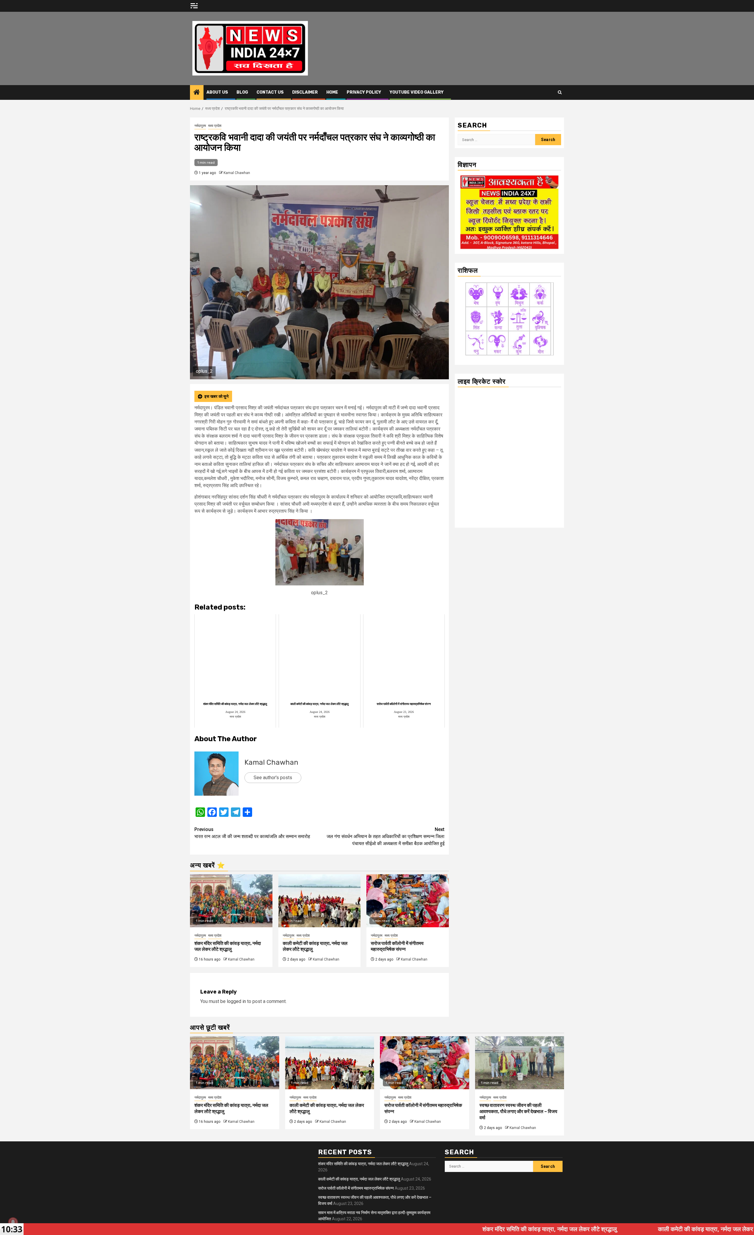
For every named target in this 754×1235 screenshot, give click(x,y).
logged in (236, 1001)
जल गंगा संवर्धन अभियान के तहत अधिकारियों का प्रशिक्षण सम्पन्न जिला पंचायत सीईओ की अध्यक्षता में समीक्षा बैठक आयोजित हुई (385, 836)
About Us (217, 92)
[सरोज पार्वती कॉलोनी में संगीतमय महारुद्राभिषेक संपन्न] (407, 900)
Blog (242, 92)
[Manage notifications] (13, 1222)
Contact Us (270, 92)
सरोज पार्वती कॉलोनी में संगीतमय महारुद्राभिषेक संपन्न (397, 946)
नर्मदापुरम (200, 126)
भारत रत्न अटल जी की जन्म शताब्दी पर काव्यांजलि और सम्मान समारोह (252, 833)
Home (332, 92)
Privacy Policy (364, 92)
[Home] (197, 93)
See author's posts (273, 777)
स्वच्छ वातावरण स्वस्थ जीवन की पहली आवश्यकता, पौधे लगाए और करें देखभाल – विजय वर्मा (518, 1111)
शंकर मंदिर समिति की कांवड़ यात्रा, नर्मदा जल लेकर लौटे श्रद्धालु (227, 946)
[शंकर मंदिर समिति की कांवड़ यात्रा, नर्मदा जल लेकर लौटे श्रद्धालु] (231, 900)
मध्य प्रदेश (214, 126)
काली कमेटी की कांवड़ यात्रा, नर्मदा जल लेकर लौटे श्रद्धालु (359, 1179)
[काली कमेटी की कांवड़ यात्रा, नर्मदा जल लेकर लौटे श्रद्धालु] (319, 900)
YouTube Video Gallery (417, 92)
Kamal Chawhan (237, 173)
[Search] (559, 92)
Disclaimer (305, 92)
